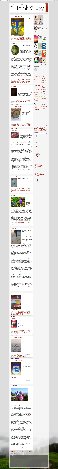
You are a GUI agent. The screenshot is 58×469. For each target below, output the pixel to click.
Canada (21, 38)
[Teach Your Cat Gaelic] (44, 48)
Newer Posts (13, 451)
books (15, 101)
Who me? (15, 12)
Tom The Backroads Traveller (43, 79)
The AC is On (37, 103)
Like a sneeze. (37, 175)
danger (17, 80)
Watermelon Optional (14, 43)
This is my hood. (13, 318)
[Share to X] (27, 37)
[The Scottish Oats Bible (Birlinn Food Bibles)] (40, 48)
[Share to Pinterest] (29, 37)
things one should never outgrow (26, 125)
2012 (35, 180)
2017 (35, 146)
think (26, 82)
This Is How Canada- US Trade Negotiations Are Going (37, 81)
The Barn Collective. (44, 80)
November (36, 152)
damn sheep (23, 331)
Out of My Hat (37, 99)
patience (12, 125)
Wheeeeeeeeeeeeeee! (15, 130)
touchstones (23, 126)
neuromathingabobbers (17, 81)
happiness (25, 124)
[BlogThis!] (27, 79)
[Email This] (26, 37)
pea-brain (22, 81)
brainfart (21, 355)
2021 (35, 142)
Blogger (41, 465)
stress (15, 82)
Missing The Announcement (44, 87)
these (18, 190)
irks (20, 80)
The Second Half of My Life (44, 85)
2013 (35, 179)
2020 (35, 143)
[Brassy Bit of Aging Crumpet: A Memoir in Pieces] (44, 42)
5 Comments (22, 37)
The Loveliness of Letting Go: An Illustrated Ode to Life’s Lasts (44, 98)
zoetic (23, 172)
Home (11, 12)
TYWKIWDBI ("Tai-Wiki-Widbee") (36, 93)
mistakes (30, 38)
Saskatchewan (36, 115)
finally (22, 124)
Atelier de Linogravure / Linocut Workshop (37, 85)
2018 (35, 145)
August (36, 155)
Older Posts (30, 451)
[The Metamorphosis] (44, 62)
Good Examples (13, 86)
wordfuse (19, 333)
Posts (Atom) (16, 453)
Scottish (39, 115)
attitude (15, 80)
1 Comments (22, 311)
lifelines (27, 80)
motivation (12, 81)
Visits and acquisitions (43, 94)
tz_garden (43, 92)
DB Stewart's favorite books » (44, 64)
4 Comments (22, 123)
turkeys (35, 130)
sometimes (12, 82)
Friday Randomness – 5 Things (37, 107)
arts (13, 101)
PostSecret (43, 82)
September (37, 154)
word (39, 130)
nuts (14, 332)
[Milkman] (36, 42)
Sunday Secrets (44, 83)
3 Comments (22, 169)
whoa (27, 39)
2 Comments (22, 79)
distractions (15, 312)
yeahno (30, 39)
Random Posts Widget (45, 71)
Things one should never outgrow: (16, 106)
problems (24, 81)
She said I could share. (41, 67)
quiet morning (43, 104)
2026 (35, 136)
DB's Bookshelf (36, 35)
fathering (23, 38)
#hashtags (15, 38)
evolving (18, 124)
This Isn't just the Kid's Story (15, 228)
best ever (18, 38)
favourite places (25, 447)
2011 (35, 181)
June (36, 157)
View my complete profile (37, 32)
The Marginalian (44, 96)
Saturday (43, 76)
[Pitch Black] (40, 38)
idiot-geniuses (22, 189)
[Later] (44, 56)
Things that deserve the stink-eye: (16, 16)
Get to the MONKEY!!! (43, 90)
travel (46, 129)
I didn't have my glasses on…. (37, 88)
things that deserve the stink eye (22, 39)
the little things (15, 190)
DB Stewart (39, 27)
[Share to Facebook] (28, 37)
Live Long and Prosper (36, 101)
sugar (18, 313)
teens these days (15, 39)
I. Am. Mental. (44, 89)
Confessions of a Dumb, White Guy (44, 107)
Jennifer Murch (37, 109)
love (23, 101)
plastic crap (19, 332)
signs (17, 125)
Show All (46, 109)
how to (19, 80)
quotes (27, 81)
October (36, 153)
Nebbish (36, 97)
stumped (26, 223)
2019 (35, 144)
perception (14, 125)
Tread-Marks (13, 195)
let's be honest (27, 38)
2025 (35, 137)
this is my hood (16, 172)
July (36, 156)
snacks (12, 39)
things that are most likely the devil (20, 82)
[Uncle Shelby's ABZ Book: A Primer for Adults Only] (36, 48)
